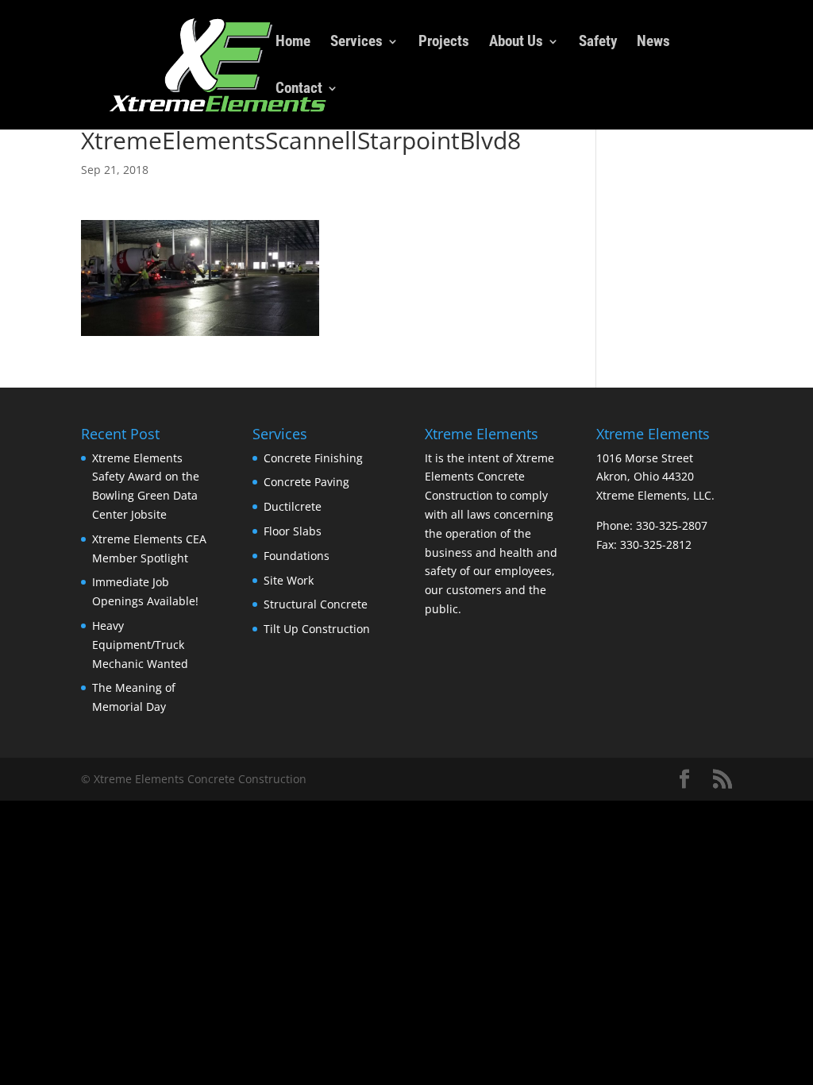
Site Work (289, 580)
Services (356, 43)
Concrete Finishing (313, 457)
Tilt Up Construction (317, 628)
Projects (443, 43)
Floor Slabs (293, 531)
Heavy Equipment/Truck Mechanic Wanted (140, 644)
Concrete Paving (306, 481)
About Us (516, 43)
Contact (298, 90)
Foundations (296, 555)
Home (292, 43)
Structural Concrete (316, 604)
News (653, 43)
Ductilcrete (293, 506)
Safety (598, 43)
